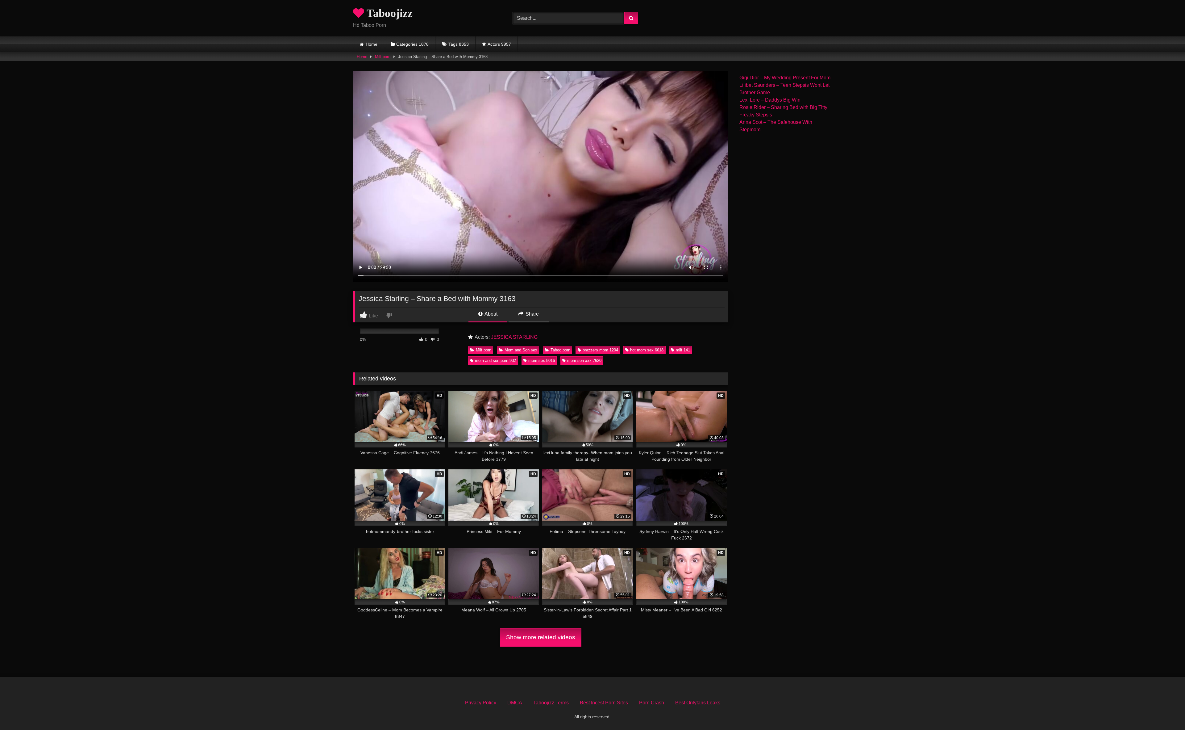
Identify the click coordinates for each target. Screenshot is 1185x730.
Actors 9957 (499, 44)
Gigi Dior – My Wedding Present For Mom (784, 77)
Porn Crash (651, 702)
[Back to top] (1166, 712)
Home (371, 44)
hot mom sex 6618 (646, 350)
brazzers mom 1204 (600, 350)
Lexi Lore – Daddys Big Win (769, 100)
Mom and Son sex (521, 350)
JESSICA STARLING (514, 337)
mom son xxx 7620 (584, 360)
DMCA (514, 702)
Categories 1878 (412, 44)
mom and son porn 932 (495, 360)
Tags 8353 (458, 44)
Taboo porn (560, 350)
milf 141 (683, 350)
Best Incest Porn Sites (604, 702)
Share (531, 314)
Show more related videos (540, 637)
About (490, 314)
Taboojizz (388, 13)
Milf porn (382, 56)
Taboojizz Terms (551, 702)
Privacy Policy (480, 702)
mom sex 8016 (541, 360)
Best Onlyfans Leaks (697, 702)
